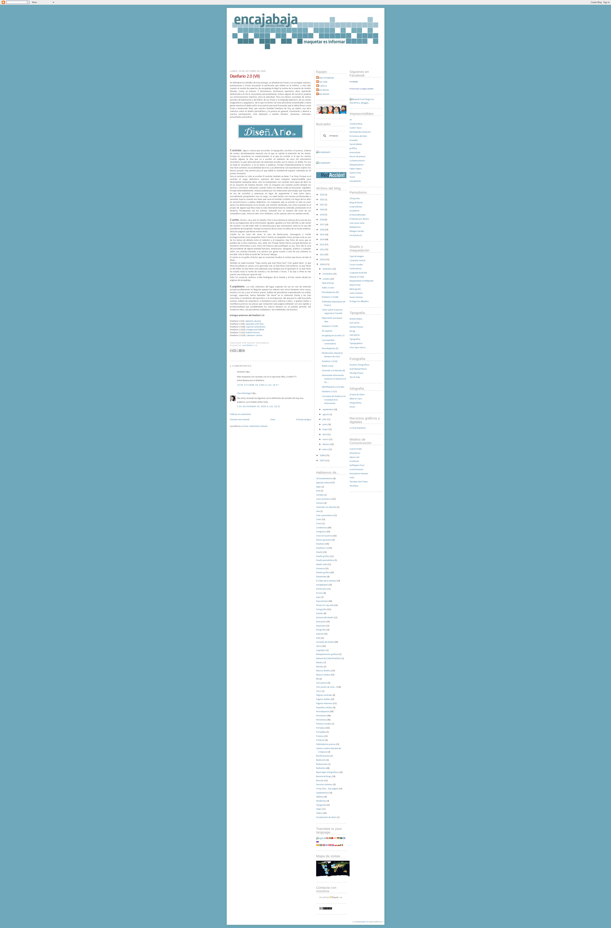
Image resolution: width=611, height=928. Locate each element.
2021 (322, 205)
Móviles (319, 667)
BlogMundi (365, 922)
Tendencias (321, 801)
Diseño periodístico (325, 560)
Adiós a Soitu (328, 288)
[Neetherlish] (332, 845)
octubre (326, 279)
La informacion (356, 469)
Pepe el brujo (328, 283)
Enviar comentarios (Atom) (255, 426)
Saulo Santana (356, 293)
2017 (322, 224)
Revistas (320, 780)
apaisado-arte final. (255, 324)
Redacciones (322, 764)
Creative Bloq (356, 124)
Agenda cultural (323, 483)
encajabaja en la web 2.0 (333, 335)
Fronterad (354, 461)
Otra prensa (321, 683)
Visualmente (355, 181)
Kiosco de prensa (357, 156)
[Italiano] (329, 838)
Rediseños (321, 768)
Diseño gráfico (323, 556)
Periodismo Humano (359, 474)
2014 (322, 239)
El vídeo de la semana (326, 581)
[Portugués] (332, 838)
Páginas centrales (324, 695)
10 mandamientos (324, 478)
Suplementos (322, 793)
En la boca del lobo (358, 136)
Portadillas (321, 732)
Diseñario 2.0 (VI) (329, 361)
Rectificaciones (323, 756)
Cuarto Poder (356, 449)
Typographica (356, 343)
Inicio (272, 419)
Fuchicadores (356, 269)
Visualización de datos (326, 817)
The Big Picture (356, 373)
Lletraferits (355, 335)
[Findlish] (326, 845)
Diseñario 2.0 (249, 345)
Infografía (320, 630)
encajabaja (354, 82)
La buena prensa (357, 161)
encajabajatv (322, 585)
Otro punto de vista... (326, 687)
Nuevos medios (323, 675)
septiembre (328, 409)
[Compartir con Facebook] (240, 350)
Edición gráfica (323, 572)
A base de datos (357, 394)
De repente (327, 331)
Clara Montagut (244, 393)
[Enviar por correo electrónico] (231, 350)
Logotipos (321, 650)
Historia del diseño (324, 617)
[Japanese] (335, 838)
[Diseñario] (323, 152)
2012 (322, 249)
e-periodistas (356, 207)
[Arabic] (341, 838)
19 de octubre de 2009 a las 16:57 (258, 385)
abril (325, 434)
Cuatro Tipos (356, 128)
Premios (320, 736)
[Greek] (344, 838)
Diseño (319, 552)
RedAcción (321, 760)
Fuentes (319, 613)
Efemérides (321, 577)
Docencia (320, 568)
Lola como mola (357, 223)
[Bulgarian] (338, 845)
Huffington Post (357, 465)
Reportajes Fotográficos (327, 772)
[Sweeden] (320, 845)
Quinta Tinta (355, 173)
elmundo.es (355, 453)
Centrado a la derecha (326, 507)
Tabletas (320, 797)
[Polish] (335, 845)
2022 (322, 199)
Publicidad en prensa (325, 744)
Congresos (321, 532)
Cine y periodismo (324, 515)
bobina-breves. (253, 332)
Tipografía (321, 805)
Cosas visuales (356, 265)
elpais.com (354, 457)
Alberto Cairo (356, 399)
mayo (325, 429)
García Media (356, 144)
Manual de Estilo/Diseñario (328, 658)
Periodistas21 (356, 235)
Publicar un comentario (240, 414)
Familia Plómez (356, 327)
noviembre (328, 274)
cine (318, 511)
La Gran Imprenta (357, 428)
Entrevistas (321, 589)
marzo (326, 439)
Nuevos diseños (323, 671)
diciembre (327, 269)
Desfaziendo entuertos (360, 132)
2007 (322, 460)
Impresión (320, 626)
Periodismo (321, 716)
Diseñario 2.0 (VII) (245, 76)
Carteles (320, 495)
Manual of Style (357, 277)
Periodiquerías (323, 711)
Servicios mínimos (324, 784)
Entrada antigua (303, 419)
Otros (319, 691)
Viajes (319, 809)
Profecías (320, 740)
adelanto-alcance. (253, 321)
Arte (318, 491)
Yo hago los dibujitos (359, 301)
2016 (322, 230)
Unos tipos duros (357, 347)
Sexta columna (356, 297)
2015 (322, 234)
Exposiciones (322, 601)
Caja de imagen (357, 256)
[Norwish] (323, 845)
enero (325, 449)
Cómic (319, 523)
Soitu (352, 477)
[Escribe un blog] (234, 350)
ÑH (317, 679)
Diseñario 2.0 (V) (329, 391)
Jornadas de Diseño (325, 642)
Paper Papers (356, 169)
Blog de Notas (356, 203)
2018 (322, 220)
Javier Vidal (322, 82)
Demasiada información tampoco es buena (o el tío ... (334, 379)
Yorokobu (354, 486)
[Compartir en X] (237, 350)
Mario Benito (323, 90)
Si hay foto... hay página (327, 789)
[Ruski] (317, 842)
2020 (322, 210)
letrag (352, 331)
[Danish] (329, 845)
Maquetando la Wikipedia (361, 281)
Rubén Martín (323, 94)
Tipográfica (355, 339)
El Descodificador (358, 215)
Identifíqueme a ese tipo (333, 387)
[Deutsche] (338, 838)
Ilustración (321, 622)
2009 (322, 264)
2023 (322, 195)
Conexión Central (357, 260)
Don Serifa (354, 323)
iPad (318, 638)
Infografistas (356, 403)
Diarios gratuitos (324, 540)
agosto (326, 414)
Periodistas (321, 720)
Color (318, 519)
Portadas (320, 728)
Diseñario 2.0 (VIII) (330, 297)
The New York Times (359, 482)
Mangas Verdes (357, 231)
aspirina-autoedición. (256, 327)
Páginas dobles (323, 699)
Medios (319, 662)
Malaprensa (355, 227)
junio (325, 424)
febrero (326, 444)
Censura (320, 503)
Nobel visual (327, 366)
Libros (319, 646)
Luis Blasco (322, 86)
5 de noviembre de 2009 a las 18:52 (258, 406)
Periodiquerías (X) (330, 348)
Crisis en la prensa (324, 536)
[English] (320, 838)
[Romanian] (341, 845)
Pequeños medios (324, 707)
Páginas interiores (324, 703)
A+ (351, 120)
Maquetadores (356, 165)
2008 (322, 455)
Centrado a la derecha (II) (333, 370)
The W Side (355, 377)
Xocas (352, 407)
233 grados (355, 198)
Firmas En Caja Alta (325, 605)
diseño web (321, 564)
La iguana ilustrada (358, 273)
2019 (322, 215)
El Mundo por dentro (359, 219)
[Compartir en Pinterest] (243, 350)
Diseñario (320, 544)
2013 (322, 244)
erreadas (354, 140)
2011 (322, 255)
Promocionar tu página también (361, 89)
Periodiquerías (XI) (330, 292)
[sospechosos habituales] (331, 113)
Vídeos (319, 813)
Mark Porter (355, 285)
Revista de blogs (323, 776)
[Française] (326, 838)
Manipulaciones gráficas (327, 654)
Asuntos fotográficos (359, 365)
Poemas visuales (323, 724)
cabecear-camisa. (254, 335)
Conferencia (321, 528)
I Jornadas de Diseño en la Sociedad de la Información (334, 400)
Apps (318, 487)
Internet (319, 634)
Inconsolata (355, 152)
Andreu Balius (356, 319)
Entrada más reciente (239, 419)
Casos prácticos (323, 499)
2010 (322, 259)
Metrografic (355, 289)
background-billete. (255, 330)
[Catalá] (317, 845)
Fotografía (321, 609)
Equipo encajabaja (325, 78)
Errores (319, 593)
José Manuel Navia (358, 369)
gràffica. (353, 148)
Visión (352, 177)
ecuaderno (354, 211)
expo (318, 597)
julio (325, 419)
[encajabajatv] (323, 163)
